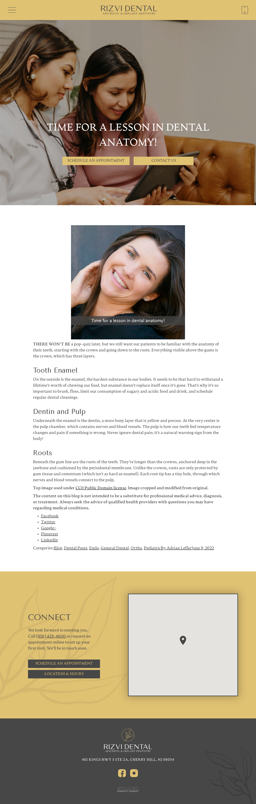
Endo (94, 548)
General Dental (115, 548)
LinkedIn (49, 540)
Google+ (48, 528)
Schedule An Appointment (96, 161)
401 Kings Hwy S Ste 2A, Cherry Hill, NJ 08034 (128, 760)
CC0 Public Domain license (100, 488)
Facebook (50, 516)
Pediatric (152, 548)
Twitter (48, 522)
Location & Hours (64, 674)
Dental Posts (75, 548)
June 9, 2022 (203, 548)
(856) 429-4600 (51, 637)
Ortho (136, 548)
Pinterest (49, 534)
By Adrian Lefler (176, 548)
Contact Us (163, 161)
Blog (58, 548)
